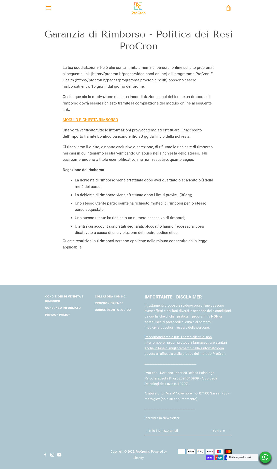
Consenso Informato (63, 308)
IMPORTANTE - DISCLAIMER (173, 297)
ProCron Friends (109, 303)
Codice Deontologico (113, 310)
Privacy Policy (57, 315)
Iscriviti (219, 430)
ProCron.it (142, 451)
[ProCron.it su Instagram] (52, 454)
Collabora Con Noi (111, 296)
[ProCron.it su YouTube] (59, 454)
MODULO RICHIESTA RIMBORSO (90, 119)
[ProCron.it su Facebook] (45, 454)
